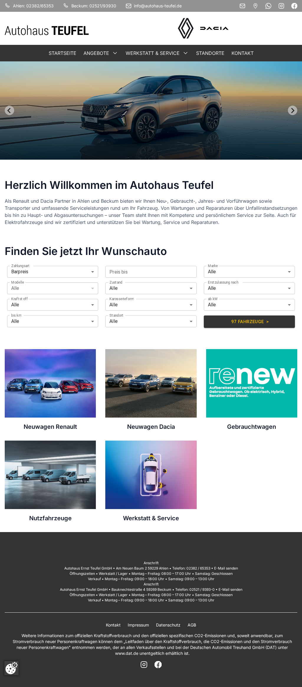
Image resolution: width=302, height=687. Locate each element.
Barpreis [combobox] (19, 271)
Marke (213, 266)
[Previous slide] (9, 110)
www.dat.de (126, 653)
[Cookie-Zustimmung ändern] (11, 668)
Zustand (115, 282)
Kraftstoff (19, 299)
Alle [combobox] (212, 271)
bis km (16, 315)
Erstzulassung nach (223, 282)
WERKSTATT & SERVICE (153, 53)
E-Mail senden (226, 568)
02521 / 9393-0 (202, 589)
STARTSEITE (62, 53)
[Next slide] (292, 110)
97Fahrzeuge (250, 321)
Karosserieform (121, 299)
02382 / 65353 (198, 568)
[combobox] (146, 272)
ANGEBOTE (96, 53)
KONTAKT (243, 53)
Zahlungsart (20, 266)
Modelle (17, 282)
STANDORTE (210, 53)
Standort (116, 315)
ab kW (213, 299)
